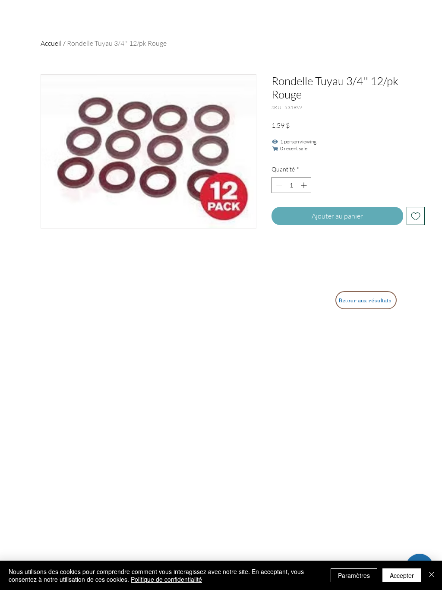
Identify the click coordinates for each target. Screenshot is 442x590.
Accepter (402, 575)
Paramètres (354, 575)
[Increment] (304, 185)
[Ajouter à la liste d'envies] (416, 216)
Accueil (51, 43)
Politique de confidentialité (166, 579)
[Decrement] (278, 185)
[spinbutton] (291, 185)
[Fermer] (431, 575)
